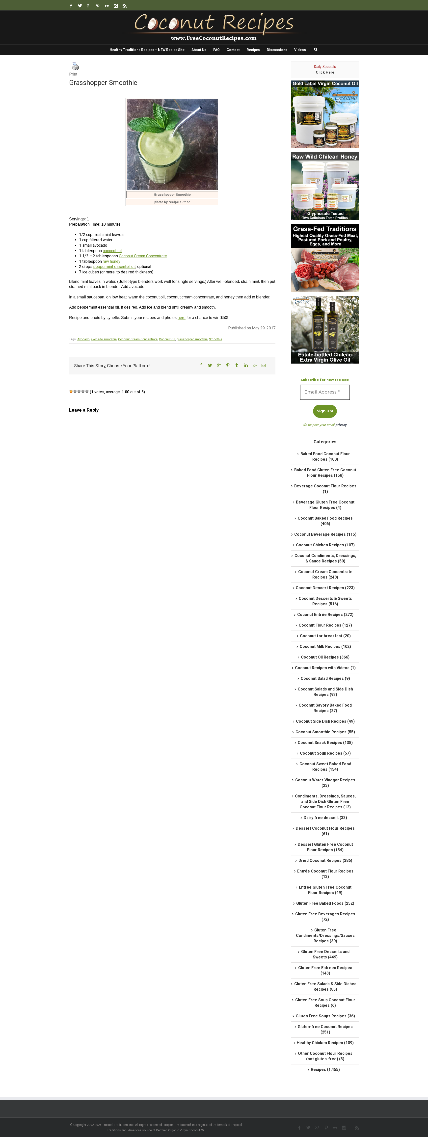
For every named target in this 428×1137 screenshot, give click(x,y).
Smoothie (215, 339)
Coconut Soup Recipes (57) (325, 753)
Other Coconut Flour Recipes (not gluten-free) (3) (325, 1056)
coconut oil (112, 250)
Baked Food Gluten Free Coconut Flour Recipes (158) (325, 473)
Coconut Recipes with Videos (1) (325, 667)
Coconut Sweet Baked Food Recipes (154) (325, 767)
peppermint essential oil (114, 266)
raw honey (111, 261)
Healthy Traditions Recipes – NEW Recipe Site (147, 50)
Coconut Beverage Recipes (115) (325, 534)
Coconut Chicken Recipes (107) (325, 545)
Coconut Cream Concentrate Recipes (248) (325, 574)
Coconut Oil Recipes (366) (325, 657)
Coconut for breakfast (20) (325, 636)
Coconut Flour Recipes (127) (325, 625)
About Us (198, 50)
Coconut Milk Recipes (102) (325, 646)
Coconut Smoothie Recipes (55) (325, 732)
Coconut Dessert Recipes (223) (325, 587)
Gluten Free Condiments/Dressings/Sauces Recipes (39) (325, 935)
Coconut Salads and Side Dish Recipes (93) (325, 692)
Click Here (325, 72)
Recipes (253, 50)
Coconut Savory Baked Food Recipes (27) (325, 708)
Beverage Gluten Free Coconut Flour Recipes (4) (325, 505)
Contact (233, 50)
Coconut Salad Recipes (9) (325, 678)
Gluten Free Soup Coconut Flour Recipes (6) (325, 1003)
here (182, 318)
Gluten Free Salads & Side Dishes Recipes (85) (325, 986)
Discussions (277, 50)
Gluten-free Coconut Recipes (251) (325, 1029)
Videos (300, 50)
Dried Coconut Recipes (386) (325, 860)
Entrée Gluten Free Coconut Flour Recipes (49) (325, 890)
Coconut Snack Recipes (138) (325, 742)
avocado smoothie (104, 339)
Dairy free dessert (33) (325, 817)
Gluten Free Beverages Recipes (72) (325, 917)
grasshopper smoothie (192, 339)
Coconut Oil (167, 339)
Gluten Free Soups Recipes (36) (325, 1016)
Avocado (83, 339)
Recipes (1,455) (325, 1069)
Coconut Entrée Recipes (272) (325, 614)
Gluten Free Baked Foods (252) (325, 903)
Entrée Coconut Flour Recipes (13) (325, 874)
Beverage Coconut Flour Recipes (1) (325, 489)
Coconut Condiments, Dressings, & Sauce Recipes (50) (325, 558)
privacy (341, 425)
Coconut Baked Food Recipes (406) (325, 521)
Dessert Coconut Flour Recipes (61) (325, 831)
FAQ (216, 50)
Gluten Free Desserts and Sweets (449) (325, 954)
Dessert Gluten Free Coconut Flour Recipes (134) (325, 847)
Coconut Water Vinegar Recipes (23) (325, 783)
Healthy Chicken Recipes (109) (325, 1042)
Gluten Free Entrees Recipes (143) (325, 970)
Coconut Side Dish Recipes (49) (325, 721)
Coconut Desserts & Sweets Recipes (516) (325, 601)
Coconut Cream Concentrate (143, 256)
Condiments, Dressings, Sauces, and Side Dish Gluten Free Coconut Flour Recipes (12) (325, 801)
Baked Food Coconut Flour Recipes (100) (325, 456)
